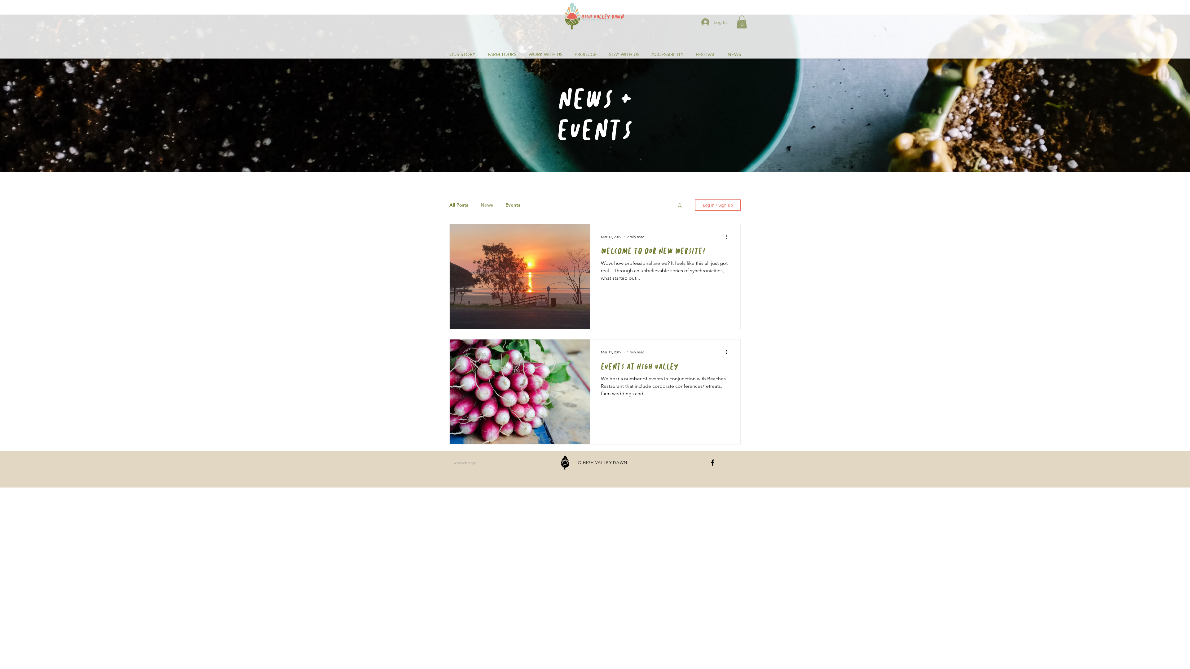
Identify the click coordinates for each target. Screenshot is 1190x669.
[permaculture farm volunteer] (712, 462)
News (487, 205)
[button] (741, 21)
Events (512, 205)
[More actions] (728, 236)
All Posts (458, 205)
